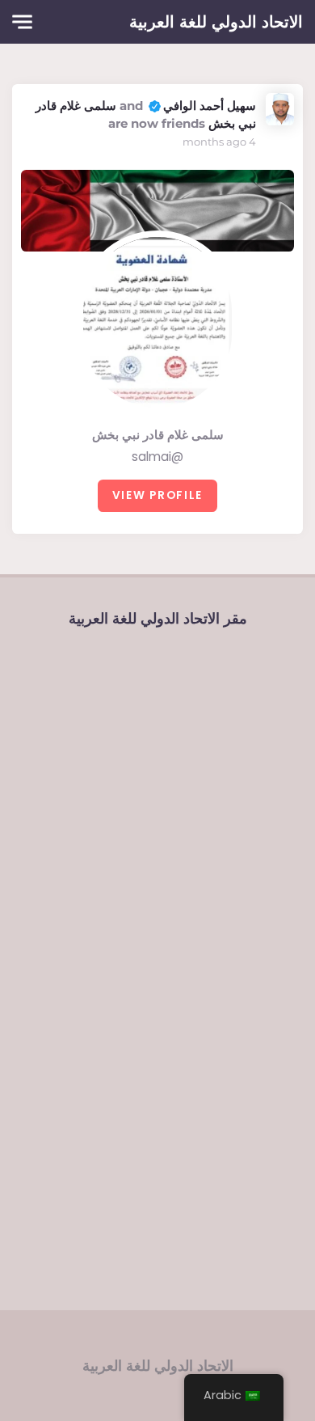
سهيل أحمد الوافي (209, 105)
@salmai (157, 456)
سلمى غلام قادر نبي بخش (158, 434)
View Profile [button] (157, 495)
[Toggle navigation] (22, 22)
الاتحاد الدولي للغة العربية (216, 22)
